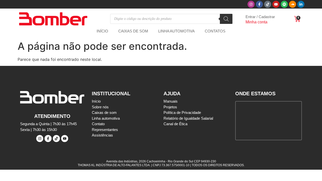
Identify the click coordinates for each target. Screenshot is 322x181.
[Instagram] (251, 4)
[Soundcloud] (292, 4)
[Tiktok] (267, 4)
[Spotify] (284, 4)
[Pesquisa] (226, 19)
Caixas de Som (133, 31)
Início (102, 31)
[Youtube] (275, 4)
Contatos (215, 31)
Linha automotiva (176, 31)
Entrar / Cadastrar (260, 17)
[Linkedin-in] (300, 4)
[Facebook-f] (259, 4)
